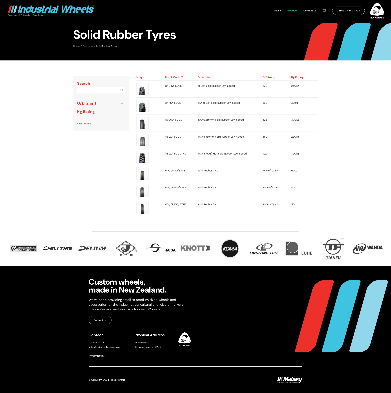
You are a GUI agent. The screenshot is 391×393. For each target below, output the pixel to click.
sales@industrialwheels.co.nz (105, 347)
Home (277, 10)
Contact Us (309, 10)
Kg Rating (86, 111)
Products (292, 10)
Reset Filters (84, 123)
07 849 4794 (96, 342)
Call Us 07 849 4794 (348, 10)
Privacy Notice (97, 355)
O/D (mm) (86, 103)
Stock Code (172, 77)
